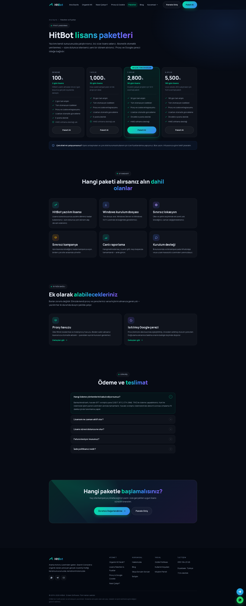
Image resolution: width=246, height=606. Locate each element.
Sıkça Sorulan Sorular (141, 571)
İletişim (135, 576)
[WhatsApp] (51, 577)
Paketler (132, 4)
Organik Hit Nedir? (117, 562)
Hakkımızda (137, 562)
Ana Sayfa (74, 4)
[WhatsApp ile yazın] (240, 600)
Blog (142, 4)
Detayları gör (58, 340)
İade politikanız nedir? (85, 449)
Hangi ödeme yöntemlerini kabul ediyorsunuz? (97, 396)
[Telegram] (57, 577)
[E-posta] (63, 577)
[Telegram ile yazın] (240, 591)
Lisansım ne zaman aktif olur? (89, 419)
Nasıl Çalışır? (102, 4)
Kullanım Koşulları (162, 567)
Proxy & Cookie (118, 4)
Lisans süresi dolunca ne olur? (89, 429)
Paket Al (190, 4)
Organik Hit (87, 4)
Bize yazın (158, 145)
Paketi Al (66, 130)
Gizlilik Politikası (161, 562)
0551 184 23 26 (184, 562)
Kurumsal (151, 4)
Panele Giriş (172, 4)
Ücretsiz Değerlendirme (110, 511)
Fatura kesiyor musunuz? (86, 439)
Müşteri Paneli (161, 571)
